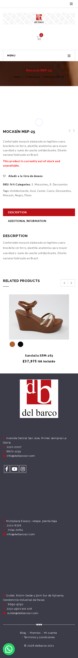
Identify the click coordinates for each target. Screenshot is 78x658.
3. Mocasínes (32, 76)
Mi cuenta (50, 632)
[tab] (39, 212)
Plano (28, 195)
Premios (35, 632)
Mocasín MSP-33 (68, 132)
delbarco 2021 (44, 645)
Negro (19, 195)
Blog (23, 632)
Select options (39, 333)
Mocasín (8, 195)
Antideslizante (19, 190)
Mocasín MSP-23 (73, 132)
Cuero (51, 190)
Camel (41, 190)
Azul (33, 190)
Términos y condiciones (39, 637)
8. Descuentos (59, 184)
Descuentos (63, 190)
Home (17, 76)
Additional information (27, 221)
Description (17, 212)
